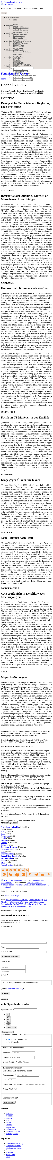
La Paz (13, 904)
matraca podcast (12, 1134)
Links (8, 1157)
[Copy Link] (27, 870)
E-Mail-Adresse (7, 952)
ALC (3, 834)
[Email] (19, 870)
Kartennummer (9, 1075)
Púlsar (3, 860)
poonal (3, 79)
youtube (9, 1125)
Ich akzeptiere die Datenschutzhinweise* (21, 983)
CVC (6, 1080)
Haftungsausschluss (13, 1146)
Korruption (5, 904)
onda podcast (11, 1129)
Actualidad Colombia (10, 827)
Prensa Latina (7, 858)
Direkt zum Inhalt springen (11, 2)
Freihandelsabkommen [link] (40, 136)
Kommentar (6, 927)
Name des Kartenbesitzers (14, 1084)
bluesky (9, 1118)
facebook (9, 1116)
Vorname (7, 1053)
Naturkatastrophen (24, 906)
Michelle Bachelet (39, 904)
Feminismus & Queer (14, 73)
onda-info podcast (13, 1131)
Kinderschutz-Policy (14, 1148)
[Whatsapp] (29, 874)
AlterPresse (5, 836)
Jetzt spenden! (7, 1032)
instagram (9, 1120)
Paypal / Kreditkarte (18, 1039)
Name (3, 947)
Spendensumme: (7, 1010)
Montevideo (5, 906)
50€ (8, 1022)
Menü (4, 13)
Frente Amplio (13, 902)
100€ (8, 1025)
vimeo (8, 1122)
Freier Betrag (11, 1027)
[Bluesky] (7, 870)
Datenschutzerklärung (14, 988)
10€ (8, 1017)
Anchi (3, 838)
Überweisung (16, 1042)
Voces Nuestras (7, 865)
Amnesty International (14, 900)
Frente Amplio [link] (35, 545)
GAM (21, 902)
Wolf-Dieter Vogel (12, 895)
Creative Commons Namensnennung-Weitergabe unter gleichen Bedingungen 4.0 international (25, 885)
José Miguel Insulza (36, 902)
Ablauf (6, 1089)
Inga (26, 902)
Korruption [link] (33, 150)
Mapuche (27, 904)
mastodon (9, 1114)
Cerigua (4, 843)
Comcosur (33, 900)
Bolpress (4, 840)
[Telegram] (36, 874)
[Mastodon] (3, 870)
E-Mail (4, 975)
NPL (3, 852)
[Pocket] (15, 870)
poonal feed (10, 1127)
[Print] (23, 870)
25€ (8, 1020)
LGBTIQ (19, 904)
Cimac (3, 845)
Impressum (10, 1150)
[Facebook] (11, 870)
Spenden (9, 1152)
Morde (13, 906)
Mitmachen (10, 1155)
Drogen (40, 900)
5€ (8, 1014)
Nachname (7, 1057)
